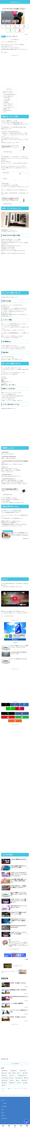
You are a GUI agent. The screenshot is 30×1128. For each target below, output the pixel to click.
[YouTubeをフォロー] (8, 717)
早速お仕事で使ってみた (7, 110)
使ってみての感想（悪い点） (8, 96)
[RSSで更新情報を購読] (15, 720)
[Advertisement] (15, 71)
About (2, 1100)
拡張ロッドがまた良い (8, 105)
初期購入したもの (6, 108)
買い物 (15, 36)
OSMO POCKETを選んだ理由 (9, 94)
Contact (3, 1115)
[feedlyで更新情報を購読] (22, 717)
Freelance (10, 36)
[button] (27, 539)
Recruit (2, 1112)
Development (4, 1106)
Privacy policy (4, 1118)
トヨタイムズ (3, 408)
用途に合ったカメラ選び (7, 91)
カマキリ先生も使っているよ (9, 107)
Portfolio (4, 1103)
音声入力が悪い (7, 97)
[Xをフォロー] (8, 713)
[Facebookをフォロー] (22, 713)
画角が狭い (6, 102)
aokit (10, 939)
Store (2, 1109)
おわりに (5, 111)
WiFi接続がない (7, 100)
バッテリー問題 (7, 99)
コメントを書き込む (15, 1063)
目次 (7, 89)
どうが (4, 36)
